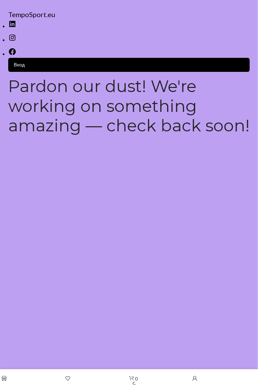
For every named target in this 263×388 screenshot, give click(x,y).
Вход (19, 64)
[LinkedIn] (12, 26)
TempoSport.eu (31, 14)
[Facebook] (12, 54)
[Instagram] (12, 40)
